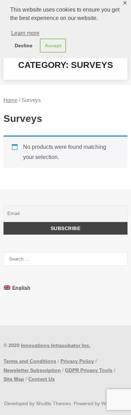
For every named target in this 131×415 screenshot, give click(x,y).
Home (10, 100)
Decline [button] (23, 45)
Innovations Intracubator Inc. (55, 345)
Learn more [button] (25, 33)
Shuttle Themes (53, 403)
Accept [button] (53, 45)
